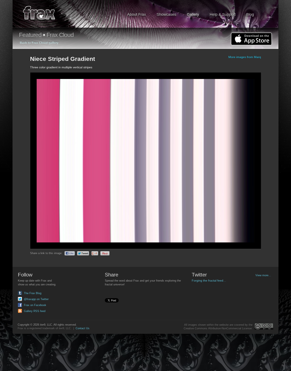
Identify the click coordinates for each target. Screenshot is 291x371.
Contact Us (82, 328)
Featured (30, 35)
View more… (263, 275)
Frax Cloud (60, 35)
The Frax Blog (32, 293)
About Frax (136, 14)
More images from (244, 57)
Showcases (166, 14)
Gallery (193, 14)
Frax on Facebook (35, 305)
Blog (250, 14)
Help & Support (223, 14)
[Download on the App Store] (251, 39)
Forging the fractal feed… (209, 280)
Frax (42, 14)
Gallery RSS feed (34, 311)
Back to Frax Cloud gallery (39, 42)
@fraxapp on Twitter (36, 299)
